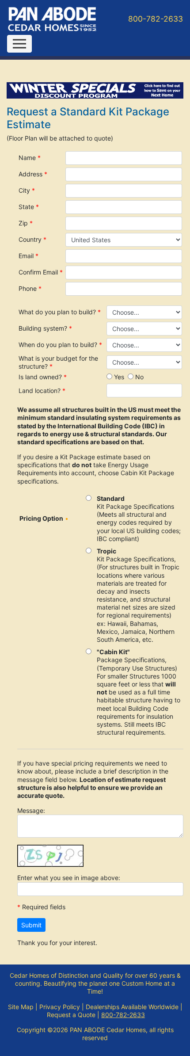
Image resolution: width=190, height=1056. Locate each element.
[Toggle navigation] (19, 44)
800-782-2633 (155, 18)
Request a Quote (71, 1014)
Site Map (21, 1006)
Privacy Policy (59, 1006)
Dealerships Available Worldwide (132, 1006)
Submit (31, 925)
